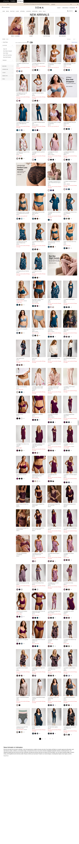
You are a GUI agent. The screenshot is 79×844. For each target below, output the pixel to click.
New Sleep (5, 53)
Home (3, 39)
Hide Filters (5, 42)
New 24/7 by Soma (7, 55)
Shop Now (44, 4)
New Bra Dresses (7, 57)
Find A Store (74, 42)
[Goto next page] (52, 739)
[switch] (31, 42)
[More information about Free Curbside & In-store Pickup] (28, 42)
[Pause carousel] (77, 4)
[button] (76, 11)
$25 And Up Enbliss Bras (35, 4)
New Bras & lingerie (7, 51)
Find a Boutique (72, 7)
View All (5, 49)
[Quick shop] (39, 70)
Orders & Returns (65, 7)
